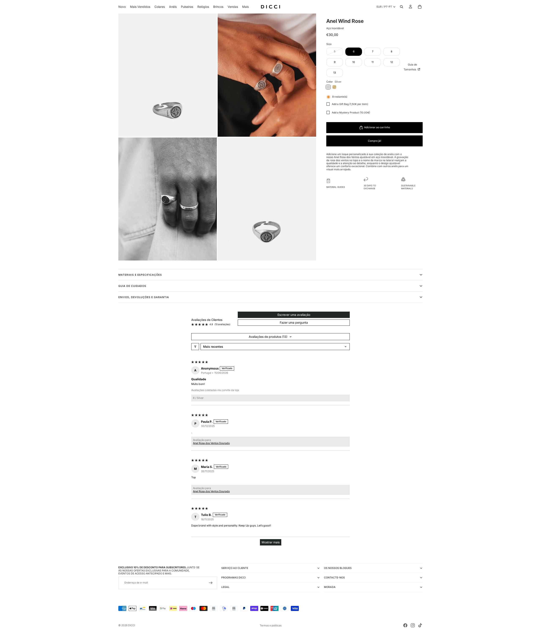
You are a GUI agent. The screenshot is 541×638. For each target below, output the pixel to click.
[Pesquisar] (401, 6)
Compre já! (374, 140)
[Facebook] (405, 625)
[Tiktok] (420, 625)
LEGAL (225, 587)
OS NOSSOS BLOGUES (338, 568)
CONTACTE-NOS (334, 577)
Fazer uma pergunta (294, 322)
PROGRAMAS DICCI (233, 577)
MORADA (330, 587)
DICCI (131, 625)
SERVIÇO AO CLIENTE (234, 568)
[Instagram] (412, 625)
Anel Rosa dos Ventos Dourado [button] (211, 443)
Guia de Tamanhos (410, 67)
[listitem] (245, 7)
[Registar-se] (210, 582)
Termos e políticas (270, 625)
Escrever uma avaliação (293, 314)
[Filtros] (195, 346)
